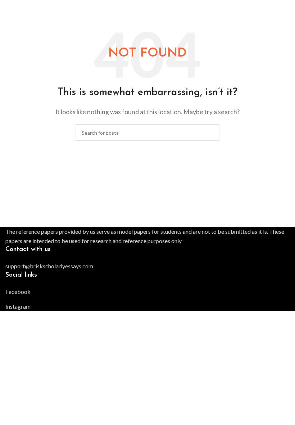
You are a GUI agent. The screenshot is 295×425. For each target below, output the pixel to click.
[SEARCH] (211, 132)
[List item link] (147, 266)
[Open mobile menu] (286, 7)
